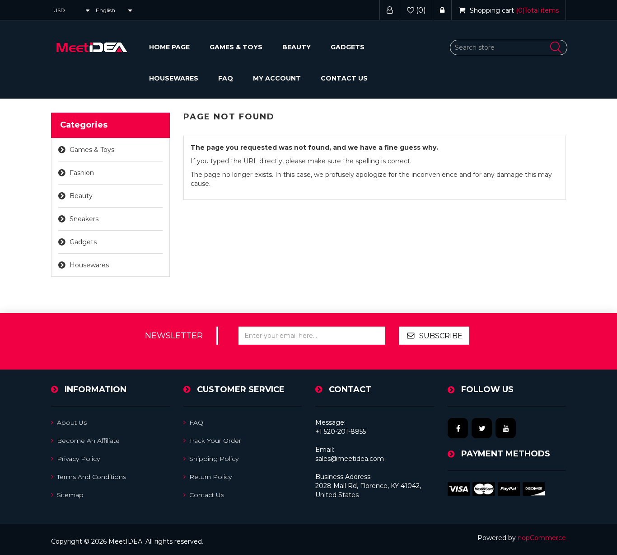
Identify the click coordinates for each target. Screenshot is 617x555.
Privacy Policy (78, 459)
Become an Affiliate (88, 440)
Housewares (173, 78)
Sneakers (84, 219)
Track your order (215, 440)
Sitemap (70, 495)
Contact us (344, 78)
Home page (169, 47)
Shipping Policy (213, 459)
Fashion (82, 173)
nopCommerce (542, 538)
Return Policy (210, 477)
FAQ (225, 78)
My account (277, 78)
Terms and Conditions (91, 477)
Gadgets (348, 47)
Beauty (296, 47)
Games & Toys (236, 47)
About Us (72, 422)
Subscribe (441, 336)
